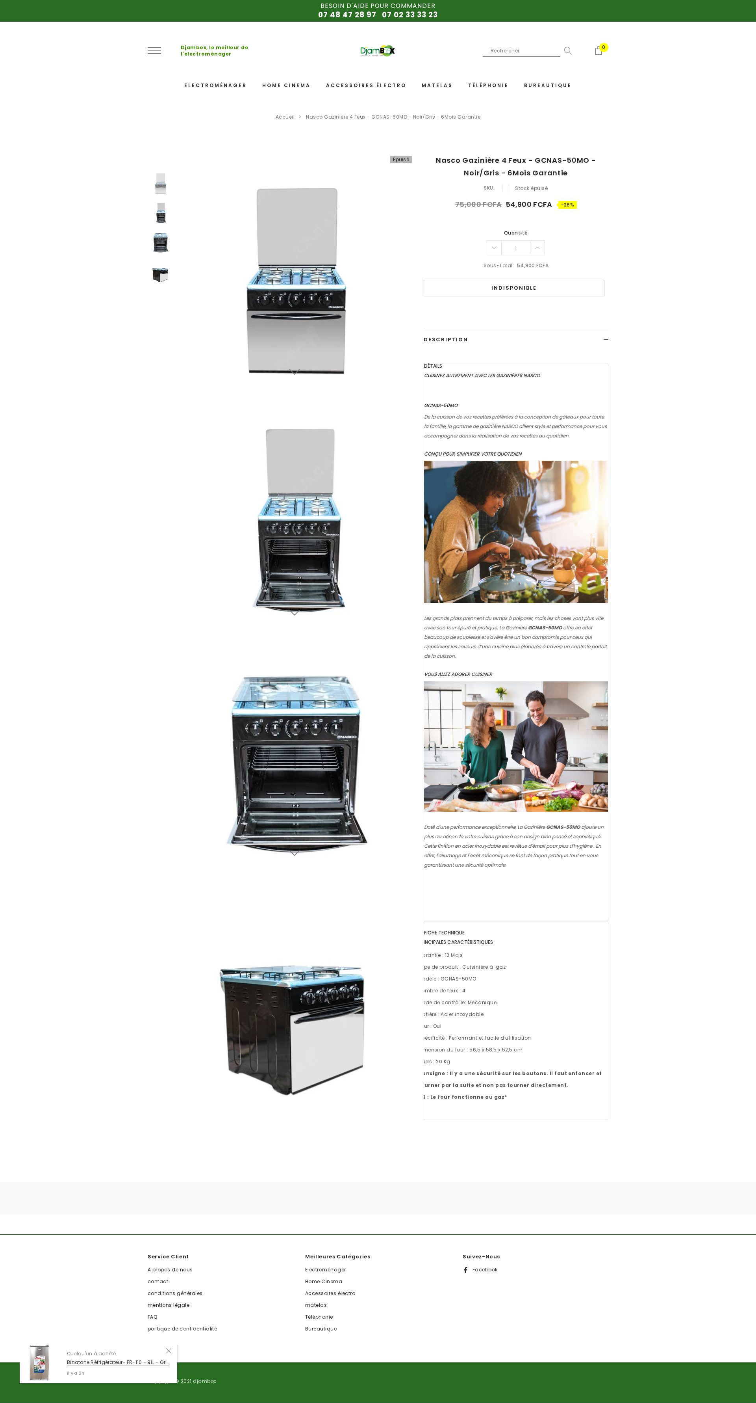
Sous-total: (499, 265)
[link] (160, 182)
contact (158, 1281)
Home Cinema (323, 1281)
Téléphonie (319, 1317)
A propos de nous (170, 1269)
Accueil (285, 117)
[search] (566, 51)
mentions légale (168, 1305)
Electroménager (325, 1269)
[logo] (378, 51)
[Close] (168, 1350)
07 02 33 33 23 (409, 14)
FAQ (152, 1317)
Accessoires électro (330, 1293)
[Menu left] (154, 51)
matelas (316, 1305)
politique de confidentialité (182, 1328)
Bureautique (321, 1328)
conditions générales (175, 1293)
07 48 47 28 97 (347, 14)
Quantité (516, 232)
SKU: (489, 187)
